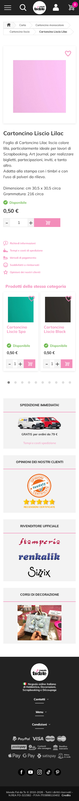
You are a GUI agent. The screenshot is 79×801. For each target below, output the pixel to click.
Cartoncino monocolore (50, 25)
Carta (22, 25)
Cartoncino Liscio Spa (17, 329)
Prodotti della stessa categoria (35, 286)
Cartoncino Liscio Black (55, 329)
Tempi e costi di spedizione (26, 250)
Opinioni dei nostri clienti (25, 272)
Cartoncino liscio (20, 31)
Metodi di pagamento (23, 257)
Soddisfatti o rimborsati (24, 265)
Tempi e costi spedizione (39, 443)
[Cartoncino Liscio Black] (58, 309)
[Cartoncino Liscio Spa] (21, 309)
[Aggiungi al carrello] (47, 222)
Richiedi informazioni (23, 243)
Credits (66, 795)
